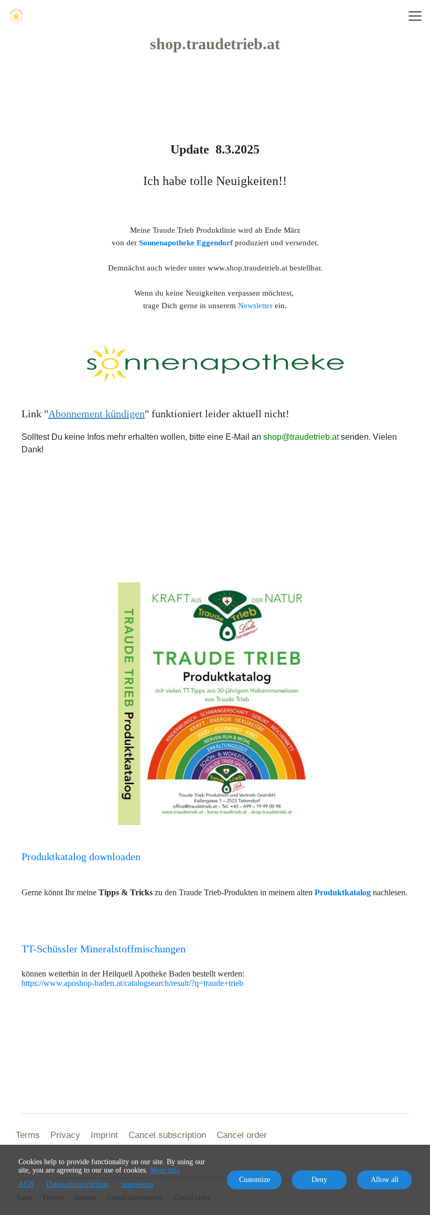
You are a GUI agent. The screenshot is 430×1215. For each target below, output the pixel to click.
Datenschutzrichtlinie (77, 1184)
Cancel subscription (167, 1135)
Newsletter (255, 305)
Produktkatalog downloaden (81, 856)
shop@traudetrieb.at (301, 436)
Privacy (65, 1135)
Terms (28, 1135)
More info (165, 1170)
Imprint (104, 1135)
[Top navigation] (415, 16)
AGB (26, 1184)
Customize (254, 1180)
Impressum (137, 1184)
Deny (319, 1180)
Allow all (385, 1180)
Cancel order (242, 1135)
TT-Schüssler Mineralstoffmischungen (104, 948)
